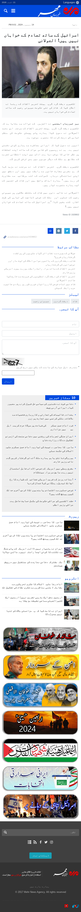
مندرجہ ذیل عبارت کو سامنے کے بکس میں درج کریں (47, 367)
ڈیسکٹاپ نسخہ (40, 855)
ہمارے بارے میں (39, 886)
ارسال (8, 381)
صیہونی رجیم (41, 301)
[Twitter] (46, 842)
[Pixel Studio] (64, 906)
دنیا (74, 25)
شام (75, 301)
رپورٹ (74, 516)
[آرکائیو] (29, 842)
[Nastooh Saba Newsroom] (74, 906)
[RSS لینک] (35, 842)
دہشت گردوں (61, 301)
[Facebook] (40, 842)
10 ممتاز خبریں (62, 398)
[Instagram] (51, 842)
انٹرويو (72, 578)
